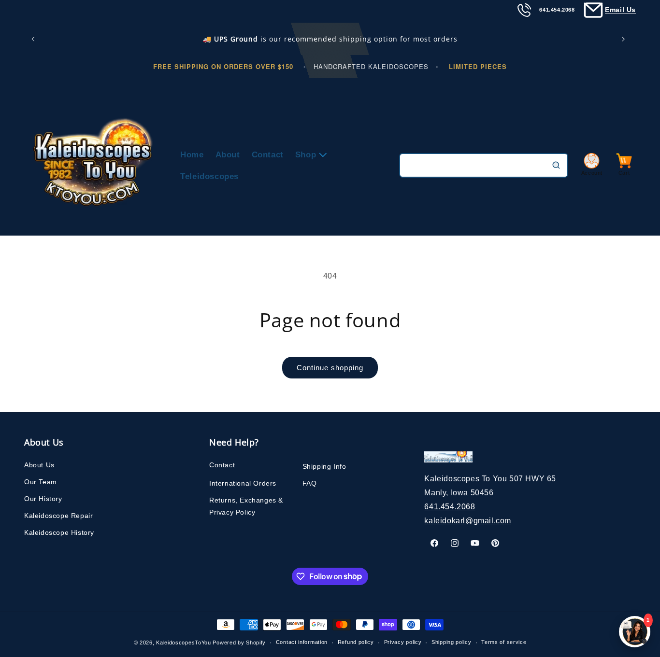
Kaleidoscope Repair (58, 515)
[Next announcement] (625, 39)
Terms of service (503, 642)
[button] (309, 155)
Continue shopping (330, 367)
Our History (43, 499)
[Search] (556, 165)
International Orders (242, 483)
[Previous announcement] (34, 39)
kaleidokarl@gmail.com (467, 521)
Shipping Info (324, 466)
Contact (222, 465)
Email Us (620, 10)
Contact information (302, 642)
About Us (39, 465)
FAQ (309, 483)
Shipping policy (451, 642)
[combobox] (484, 165)
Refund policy (356, 642)
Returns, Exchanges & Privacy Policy (246, 506)
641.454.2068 (449, 507)
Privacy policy (403, 642)
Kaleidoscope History (59, 532)
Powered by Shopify (239, 642)
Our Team (40, 482)
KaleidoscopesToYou (183, 642)
